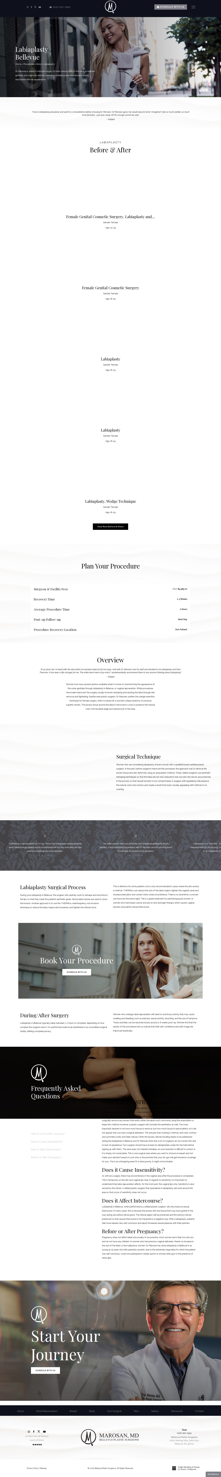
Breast (73, 1411)
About (20, 1411)
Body (38, 64)
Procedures (28, 64)
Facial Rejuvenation (46, 1411)
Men (136, 1411)
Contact (199, 1411)
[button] (193, 7)
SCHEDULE (213, 1474)
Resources (177, 1411)
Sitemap (43, 1468)
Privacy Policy (32, 1468)
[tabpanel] (149, 1131)
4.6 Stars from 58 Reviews (36, 1436)
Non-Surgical (114, 1411)
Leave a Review (37, 1440)
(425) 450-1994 (184, 1433)
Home (18, 64)
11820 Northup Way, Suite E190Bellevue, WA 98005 (184, 1440)
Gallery (155, 1411)
